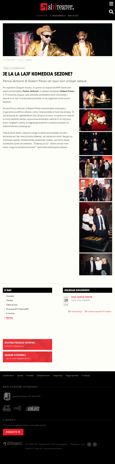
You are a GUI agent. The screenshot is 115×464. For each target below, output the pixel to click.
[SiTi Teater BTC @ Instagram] (95, 444)
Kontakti (30, 375)
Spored (20, 375)
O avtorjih (86, 375)
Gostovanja (77, 311)
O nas (20, 60)
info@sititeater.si (58, 15)
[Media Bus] (32, 408)
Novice (28, 60)
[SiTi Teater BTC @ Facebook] (89, 444)
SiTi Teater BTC (9, 60)
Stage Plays (57, 375)
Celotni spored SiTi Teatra (99, 311)
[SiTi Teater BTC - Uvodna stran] (57, 7)
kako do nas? (73, 15)
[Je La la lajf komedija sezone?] (95, 98)
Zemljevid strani (43, 375)
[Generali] (7, 408)
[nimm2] (18, 408)
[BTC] (7, 396)
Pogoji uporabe (72, 375)
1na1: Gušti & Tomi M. (82, 297)
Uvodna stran (8, 375)
